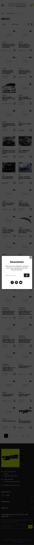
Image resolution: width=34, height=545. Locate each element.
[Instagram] (16, 282)
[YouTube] (20, 282)
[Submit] (26, 275)
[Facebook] (12, 282)
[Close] (30, 257)
